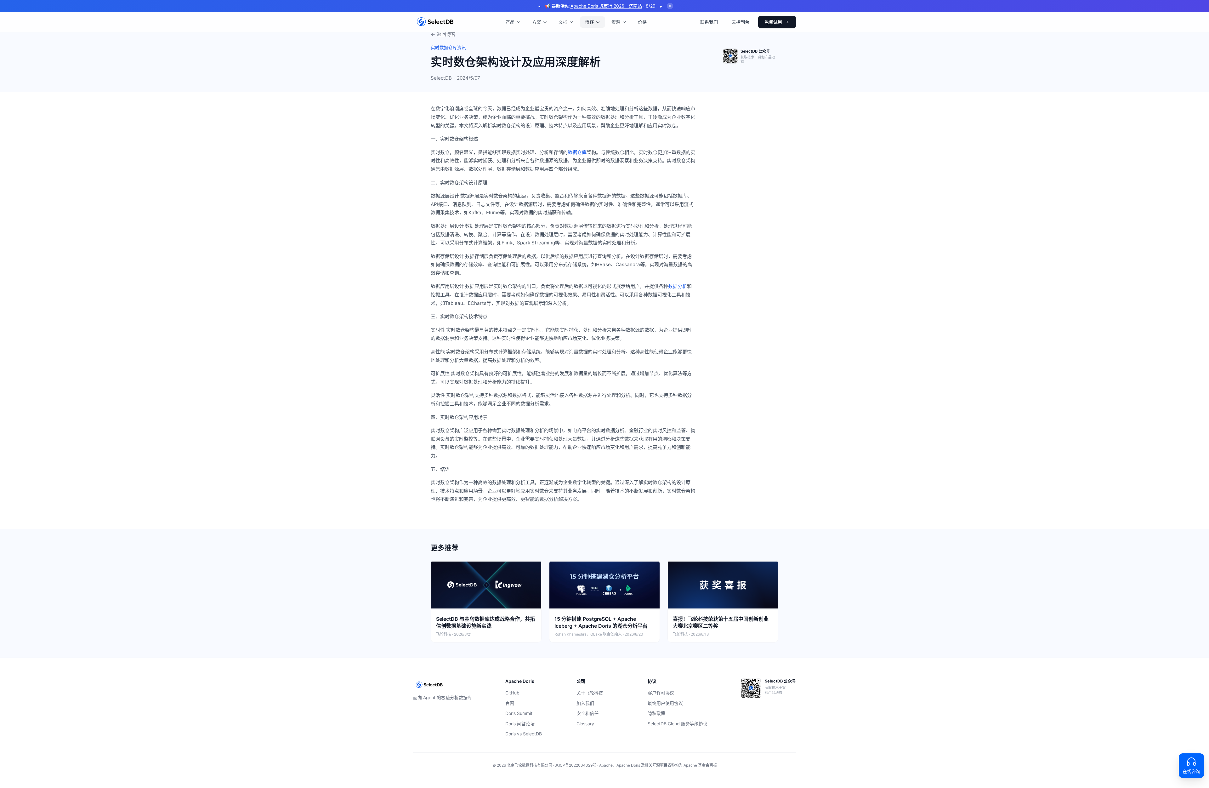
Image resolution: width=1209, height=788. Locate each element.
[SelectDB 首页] (435, 22)
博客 (589, 22)
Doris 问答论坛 (520, 723)
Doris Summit (518, 713)
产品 (510, 22)
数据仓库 (577, 152)
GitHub (512, 692)
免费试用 (773, 22)
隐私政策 (656, 713)
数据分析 (677, 286)
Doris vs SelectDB (523, 733)
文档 (563, 22)
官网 (509, 703)
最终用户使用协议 (665, 703)
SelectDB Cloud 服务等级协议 (677, 723)
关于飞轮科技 (589, 692)
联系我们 (709, 22)
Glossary (585, 723)
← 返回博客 (443, 34)
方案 (536, 22)
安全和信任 (587, 713)
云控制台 (740, 22)
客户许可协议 (661, 692)
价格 (642, 22)
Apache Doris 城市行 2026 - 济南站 (606, 6)
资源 (615, 22)
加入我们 (585, 703)
